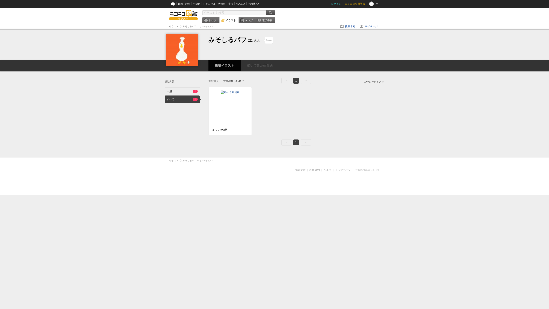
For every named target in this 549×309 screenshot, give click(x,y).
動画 (180, 4)
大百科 (222, 4)
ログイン (336, 4)
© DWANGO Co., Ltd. (368, 169)
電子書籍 (267, 20)
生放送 (197, 4)
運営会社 (300, 169)
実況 (230, 4)
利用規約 (314, 169)
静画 (187, 4)
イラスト (231, 20)
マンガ (249, 20)
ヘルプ (327, 169)
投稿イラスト (224, 65)
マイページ (371, 26)
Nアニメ (240, 4)
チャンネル (209, 4)
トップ (212, 20)
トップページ (343, 169)
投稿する (350, 26)
